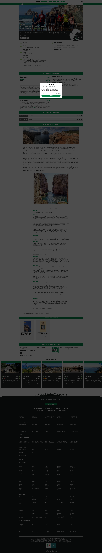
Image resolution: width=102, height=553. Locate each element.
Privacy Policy (54, 91)
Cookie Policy (47, 91)
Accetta (51, 95)
